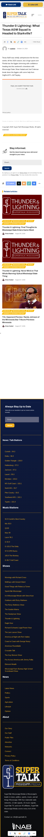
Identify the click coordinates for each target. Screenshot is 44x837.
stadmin (12, 48)
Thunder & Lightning (7, 121)
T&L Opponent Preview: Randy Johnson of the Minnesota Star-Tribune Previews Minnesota (20, 320)
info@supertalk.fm (20, 817)
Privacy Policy (15, 175)
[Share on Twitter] (11, 42)
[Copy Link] (18, 42)
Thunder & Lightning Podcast (15, 135)
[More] (25, 42)
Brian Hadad (9, 233)
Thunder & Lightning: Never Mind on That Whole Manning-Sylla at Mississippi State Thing (20, 273)
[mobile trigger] (33, 15)
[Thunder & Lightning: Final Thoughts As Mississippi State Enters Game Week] (22, 207)
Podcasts (6, 221)
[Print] (21, 42)
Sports (30, 221)
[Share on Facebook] (7, 42)
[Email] (14, 42)
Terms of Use (23, 173)
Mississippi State (19, 221)
